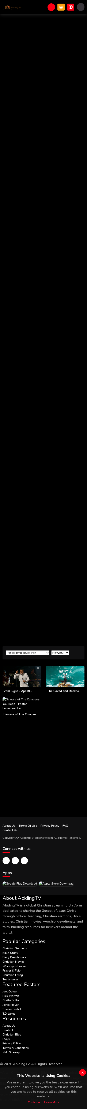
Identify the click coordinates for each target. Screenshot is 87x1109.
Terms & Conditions (16, 1048)
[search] (51, 7)
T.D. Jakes (9, 1014)
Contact (8, 1030)
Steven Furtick (12, 1009)
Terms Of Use (28, 826)
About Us (9, 826)
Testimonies (11, 979)
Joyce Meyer (11, 1005)
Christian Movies (13, 962)
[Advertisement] (43, 597)
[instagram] (24, 860)
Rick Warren (11, 996)
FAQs (6, 1039)
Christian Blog (12, 1035)
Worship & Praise (14, 966)
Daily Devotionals (14, 957)
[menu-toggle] (80, 7)
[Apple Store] (56, 883)
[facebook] (6, 860)
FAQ (65, 826)
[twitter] (15, 860)
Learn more (51, 1102)
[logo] (12, 7)
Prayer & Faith (12, 971)
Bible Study (10, 953)
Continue (34, 1102)
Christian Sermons (15, 948)
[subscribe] (61, 7)
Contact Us (10, 830)
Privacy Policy (50, 826)
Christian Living (13, 975)
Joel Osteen (10, 991)
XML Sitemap (11, 1052)
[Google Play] (20, 883)
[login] (70, 7)
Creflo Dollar (11, 1000)
